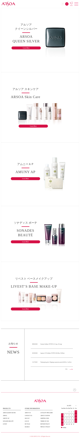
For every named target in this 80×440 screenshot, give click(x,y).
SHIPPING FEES (44, 418)
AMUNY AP (6, 418)
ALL (66, 369)
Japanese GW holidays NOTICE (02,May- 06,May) (52, 353)
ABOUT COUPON (45, 415)
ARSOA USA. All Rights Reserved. (41, 436)
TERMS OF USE (44, 421)
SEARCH (27, 427)
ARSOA (5, 415)
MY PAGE (27, 424)
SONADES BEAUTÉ (8, 421)
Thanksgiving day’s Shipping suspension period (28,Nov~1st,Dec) (55, 362)
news (71, 5)
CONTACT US (28, 415)
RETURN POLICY (45, 424)
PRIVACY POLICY (45, 427)
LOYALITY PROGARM (46, 412)
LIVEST (5, 424)
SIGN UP (27, 418)
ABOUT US (28, 412)
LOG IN (27, 421)
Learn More (26, 48)
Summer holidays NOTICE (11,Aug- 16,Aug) (51, 344)
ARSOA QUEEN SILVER (9, 412)
